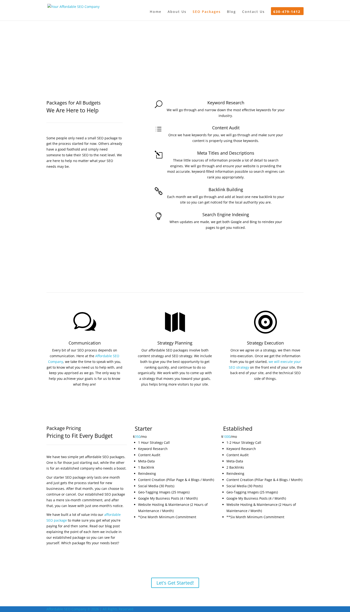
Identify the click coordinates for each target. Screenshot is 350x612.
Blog (231, 12)
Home (155, 12)
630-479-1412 (286, 12)
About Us (177, 12)
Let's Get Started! (175, 583)
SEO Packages (207, 12)
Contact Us (253, 12)
